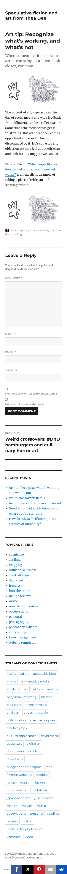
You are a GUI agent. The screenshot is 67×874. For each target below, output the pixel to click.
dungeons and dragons (24, 767)
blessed (46, 697)
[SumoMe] (61, 869)
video (29, 837)
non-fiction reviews (24, 606)
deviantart (14, 743)
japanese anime (18, 798)
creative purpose (42, 720)
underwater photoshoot (25, 829)
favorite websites (19, 774)
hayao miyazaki (18, 782)
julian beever (44, 798)
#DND (11, 673)
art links (15, 559)
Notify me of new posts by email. (24, 403)
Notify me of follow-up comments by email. (31, 393)
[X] (28, 869)
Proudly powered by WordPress (23, 857)
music (13, 601)
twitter (27, 821)
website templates (22, 642)
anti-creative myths (35, 681)
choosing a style (36, 712)
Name (10, 334)
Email (10, 352)
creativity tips (46, 230)
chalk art (13, 712)
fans (49, 767)
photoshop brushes (23, 627)
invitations (39, 790)
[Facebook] (16, 869)
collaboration (16, 720)
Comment (13, 278)
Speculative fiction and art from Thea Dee (31, 15)
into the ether (19, 591)
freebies (15, 585)
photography (18, 622)
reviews (12, 821)
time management (22, 637)
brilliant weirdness (22, 570)
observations (18, 611)
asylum (52, 689)
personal (15, 616)
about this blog (44, 673)
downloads (15, 759)
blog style (14, 705)
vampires (13, 837)
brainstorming (36, 705)
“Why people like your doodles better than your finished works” (32, 169)
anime (11, 681)
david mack (49, 736)
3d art (24, 673)
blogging (15, 565)
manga (12, 806)
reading (53, 813)
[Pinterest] (39, 869)
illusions (40, 782)
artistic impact (17, 689)
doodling (16, 234)
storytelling (17, 632)
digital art (16, 580)
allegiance (16, 554)
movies (27, 806)
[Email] (50, 869)
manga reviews (20, 596)
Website (11, 370)
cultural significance (21, 736)
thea (13, 230)
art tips (37, 689)
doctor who (15, 751)
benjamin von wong (22, 697)
